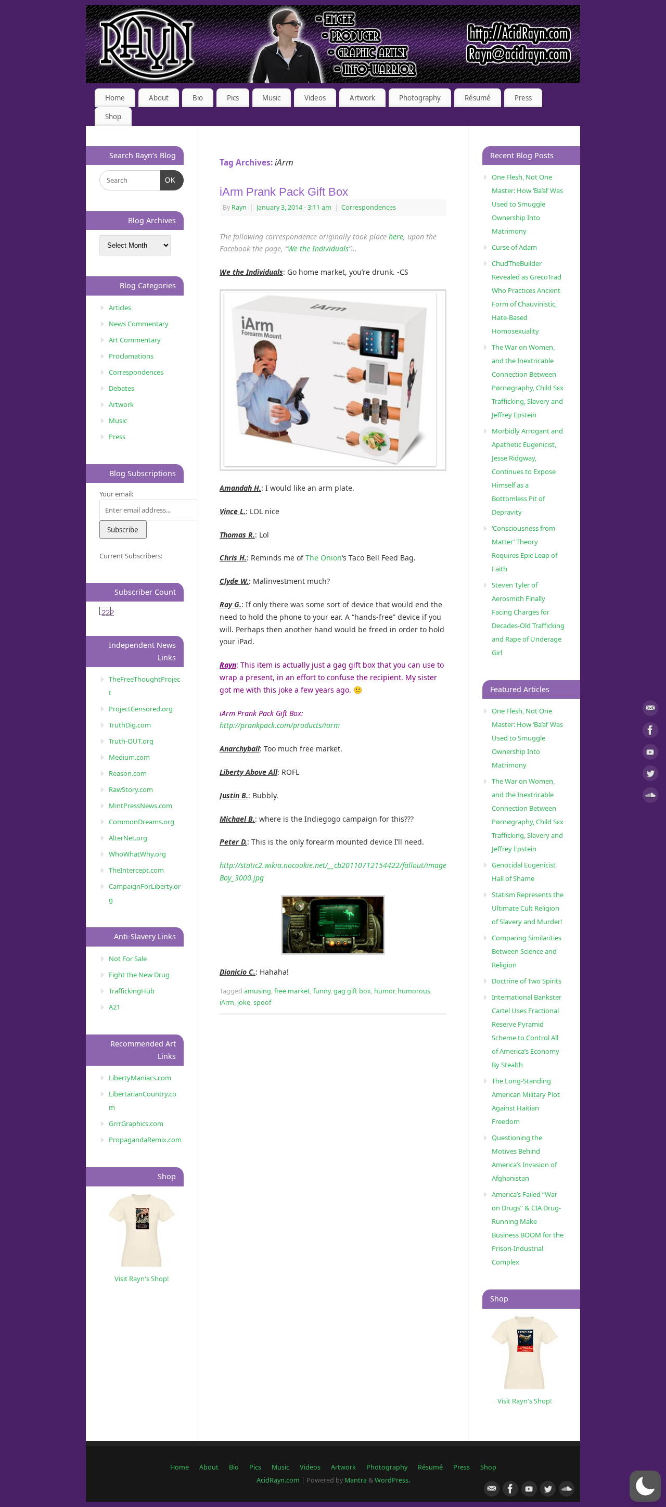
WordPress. (392, 1480)
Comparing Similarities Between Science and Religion (526, 951)
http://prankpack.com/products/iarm (280, 725)
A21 (114, 1007)
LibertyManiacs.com (140, 1077)
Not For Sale (128, 958)
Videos (315, 98)
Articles (120, 307)
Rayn (239, 207)
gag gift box (352, 991)
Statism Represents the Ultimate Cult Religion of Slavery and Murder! (527, 908)
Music (271, 98)
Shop (113, 116)
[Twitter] (650, 775)
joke (243, 1002)
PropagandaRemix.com (145, 1139)
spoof (262, 1002)
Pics (233, 98)
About (159, 98)
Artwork (362, 98)
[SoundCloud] (650, 797)
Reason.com (128, 773)
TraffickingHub (132, 990)
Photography (420, 98)
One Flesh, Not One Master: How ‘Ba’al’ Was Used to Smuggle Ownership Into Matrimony (527, 204)
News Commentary (139, 323)
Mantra (355, 1480)
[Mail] (650, 710)
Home (115, 98)
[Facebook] (650, 732)
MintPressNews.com (140, 805)
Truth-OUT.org (131, 741)
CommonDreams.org (141, 821)
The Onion (323, 558)
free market (292, 991)
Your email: (116, 494)
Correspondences (368, 207)
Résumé (478, 98)
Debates (121, 388)
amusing (257, 991)
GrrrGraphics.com (136, 1123)
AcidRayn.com (278, 1480)
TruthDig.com (130, 725)
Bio (198, 98)
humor (384, 991)
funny (321, 991)
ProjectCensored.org (141, 708)
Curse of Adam (514, 247)
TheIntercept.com (136, 870)
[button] (645, 1486)
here (396, 236)
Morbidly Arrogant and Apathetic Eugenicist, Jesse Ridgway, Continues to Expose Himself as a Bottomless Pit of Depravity (527, 471)
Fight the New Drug (139, 974)
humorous (414, 991)
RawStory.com (131, 789)
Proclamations (131, 356)
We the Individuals (318, 248)
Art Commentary (135, 339)
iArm (227, 1002)
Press (523, 98)
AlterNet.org (128, 837)
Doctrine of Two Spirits (526, 981)
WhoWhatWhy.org (137, 854)
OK (168, 180)
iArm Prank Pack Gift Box (284, 191)
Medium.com (129, 757)
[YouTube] (650, 753)
